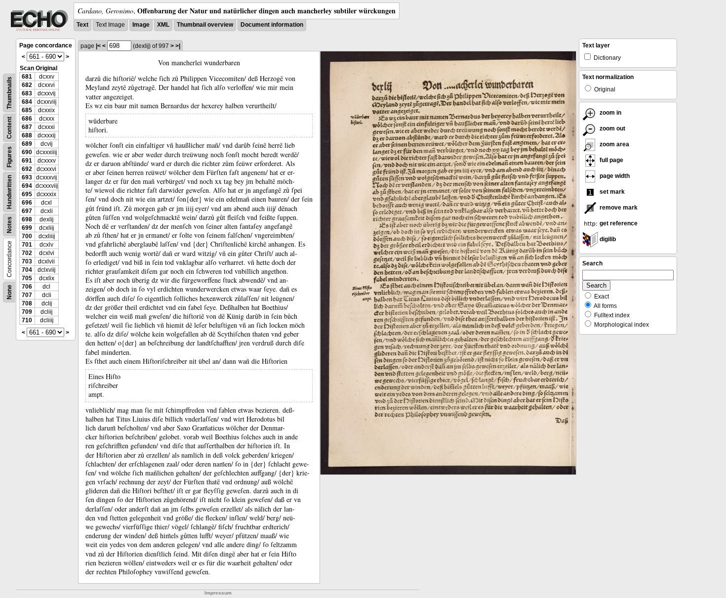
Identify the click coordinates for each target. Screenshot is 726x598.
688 (27, 135)
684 (27, 101)
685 (27, 110)
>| (177, 46)
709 (27, 311)
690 (27, 152)
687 (27, 127)
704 (27, 269)
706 (27, 286)
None (9, 292)
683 (27, 93)
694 (27, 185)
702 (27, 253)
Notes (9, 224)
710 (27, 320)
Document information (272, 24)
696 (27, 202)
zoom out (611, 128)
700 (27, 236)
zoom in (609, 112)
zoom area (613, 144)
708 (27, 303)
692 (27, 169)
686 (27, 118)
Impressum (218, 593)
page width (614, 175)
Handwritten (9, 192)
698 (27, 219)
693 (27, 177)
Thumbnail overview (205, 24)
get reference (618, 223)
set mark (611, 191)
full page (610, 160)
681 (27, 76)
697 (27, 211)
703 (27, 261)
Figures (9, 157)
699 (27, 227)
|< (98, 46)
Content (9, 128)
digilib (607, 239)
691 (27, 160)
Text (82, 24)
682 (27, 85)
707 (27, 295)
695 (27, 194)
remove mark (618, 207)
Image (141, 24)
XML (163, 24)
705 (27, 278)
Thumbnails (9, 93)
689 (27, 143)
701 (27, 244)
